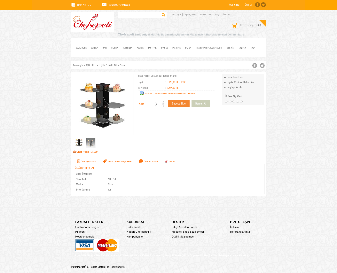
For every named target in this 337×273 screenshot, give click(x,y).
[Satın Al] (201, 103)
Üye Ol (248, 4)
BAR (105, 47)
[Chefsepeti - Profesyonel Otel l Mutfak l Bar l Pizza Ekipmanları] (92, 28)
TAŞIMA (242, 47)
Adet (141, 104)
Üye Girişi (234, 4)
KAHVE (140, 47)
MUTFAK (152, 47)
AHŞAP (94, 47)
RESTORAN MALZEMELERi (209, 47)
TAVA (253, 47)
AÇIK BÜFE (81, 47)
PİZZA (188, 47)
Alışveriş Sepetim (250, 25)
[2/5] (228, 102)
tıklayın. (191, 93)
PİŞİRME (176, 47)
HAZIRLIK (127, 47)
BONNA (114, 47)
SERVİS (230, 47)
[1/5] (226, 102)
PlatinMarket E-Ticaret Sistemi (88, 267)
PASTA (164, 47)
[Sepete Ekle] (179, 103)
